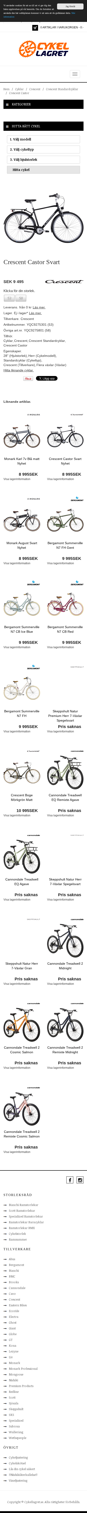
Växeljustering (18, 1480)
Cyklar (19, 89)
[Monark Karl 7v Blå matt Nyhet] (21, 436)
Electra (13, 1317)
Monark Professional (23, 1369)
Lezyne (13, 1351)
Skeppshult (16, 1409)
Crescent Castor (19, 93)
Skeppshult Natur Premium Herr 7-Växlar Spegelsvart (65, 715)
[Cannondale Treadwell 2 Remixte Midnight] (65, 1024)
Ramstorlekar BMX (22, 1228)
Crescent (34, 89)
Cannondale (17, 1288)
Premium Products (21, 1386)
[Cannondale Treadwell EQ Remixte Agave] (65, 772)
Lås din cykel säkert (22, 1469)
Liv (11, 1357)
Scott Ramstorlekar (22, 1211)
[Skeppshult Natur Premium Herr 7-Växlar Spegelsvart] (65, 688)
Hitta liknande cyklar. (18, 370)
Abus (12, 1259)
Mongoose (16, 1374)
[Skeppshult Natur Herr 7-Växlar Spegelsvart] (65, 856)
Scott (12, 1397)
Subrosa (14, 1426)
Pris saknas (69, 726)
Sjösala (13, 1403)
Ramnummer (18, 1239)
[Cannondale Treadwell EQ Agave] (21, 856)
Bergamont (16, 1265)
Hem (6, 89)
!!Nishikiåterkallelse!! (23, 1475)
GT (11, 1340)
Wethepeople (17, 1438)
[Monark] (33, 414)
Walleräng (16, 1432)
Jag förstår (70, 6)
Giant (12, 1328)
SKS (11, 1415)
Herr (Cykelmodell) (42, 356)
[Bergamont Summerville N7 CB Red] (65, 604)
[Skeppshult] (77, 666)
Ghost (12, 1322)
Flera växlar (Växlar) (51, 365)
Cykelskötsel (17, 1463)
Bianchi (14, 1270)
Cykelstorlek (17, 1234)
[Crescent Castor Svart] (43, 218)
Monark (14, 1363)
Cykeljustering (18, 1457)
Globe (12, 1334)
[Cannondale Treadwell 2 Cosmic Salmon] (21, 1024)
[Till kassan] (35, 28)
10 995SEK (27, 810)
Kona (12, 1345)
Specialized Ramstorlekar (26, 1216)
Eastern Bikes (18, 1305)
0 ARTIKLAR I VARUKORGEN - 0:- (62, 27)
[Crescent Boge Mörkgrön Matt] (21, 772)
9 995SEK (71, 558)
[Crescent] (77, 414)
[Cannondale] (77, 751)
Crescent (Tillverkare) (19, 365)
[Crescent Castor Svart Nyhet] (65, 436)
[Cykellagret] (43, 49)
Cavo (12, 1294)
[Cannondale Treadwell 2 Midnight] (65, 940)
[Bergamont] (77, 498)
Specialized (16, 1420)
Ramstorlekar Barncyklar (26, 1222)
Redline (14, 1392)
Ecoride (14, 1311)
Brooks (14, 1282)
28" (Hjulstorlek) (15, 356)
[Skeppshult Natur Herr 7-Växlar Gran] (21, 940)
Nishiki (13, 1380)
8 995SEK (28, 474)
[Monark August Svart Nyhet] (21, 520)
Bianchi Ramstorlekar (23, 1205)
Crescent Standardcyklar (62, 89)
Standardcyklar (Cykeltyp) (22, 360)
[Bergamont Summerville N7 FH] (21, 688)
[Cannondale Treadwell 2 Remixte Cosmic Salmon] (21, 1108)
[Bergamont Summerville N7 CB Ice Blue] (21, 604)
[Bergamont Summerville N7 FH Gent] (65, 520)
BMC (12, 1276)
